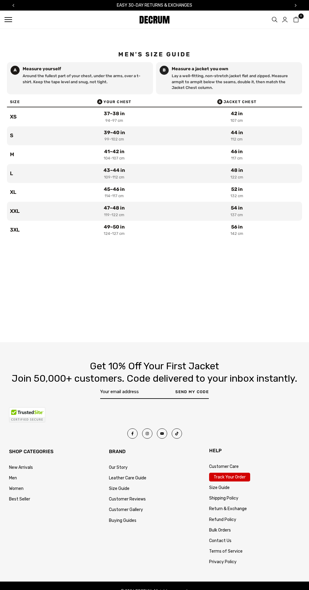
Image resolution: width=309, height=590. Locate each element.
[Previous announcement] (13, 5)
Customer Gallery (126, 509)
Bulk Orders (220, 530)
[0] (296, 19)
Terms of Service (226, 551)
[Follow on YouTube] (162, 433)
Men (13, 478)
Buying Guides (122, 520)
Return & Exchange (228, 508)
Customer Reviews (127, 499)
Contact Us (220, 540)
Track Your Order (230, 477)
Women (16, 488)
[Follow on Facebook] (132, 433)
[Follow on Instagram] (147, 433)
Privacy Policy (223, 561)
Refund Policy (222, 519)
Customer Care (224, 466)
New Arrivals (21, 467)
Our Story (118, 467)
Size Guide (119, 488)
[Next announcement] (295, 5)
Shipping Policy (223, 498)
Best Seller (19, 499)
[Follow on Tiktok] (177, 433)
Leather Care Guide (127, 478)
